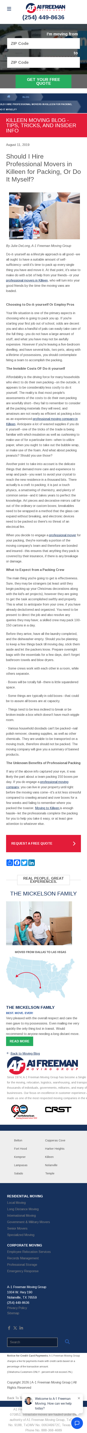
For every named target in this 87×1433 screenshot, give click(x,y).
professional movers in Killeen (27, 280)
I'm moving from (62, 34)
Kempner (20, 1157)
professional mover (62, 535)
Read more (20, 1041)
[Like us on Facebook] (9, 1329)
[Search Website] (67, 1342)
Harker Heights (55, 1148)
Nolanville (51, 1165)
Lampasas (21, 1165)
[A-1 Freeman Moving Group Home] (45, 8)
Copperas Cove (55, 1140)
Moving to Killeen (47, 808)
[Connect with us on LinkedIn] (21, 1329)
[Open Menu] (9, 8)
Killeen (49, 1157)
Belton (18, 1140)
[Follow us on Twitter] (15, 1329)
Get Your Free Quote (43, 81)
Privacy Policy (17, 1308)
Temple (49, 1173)
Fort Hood (20, 1148)
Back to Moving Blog (25, 1053)
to (76, 53)
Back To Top (16, 1398)
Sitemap (13, 1313)
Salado (18, 1173)
